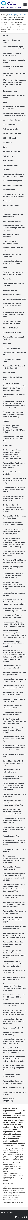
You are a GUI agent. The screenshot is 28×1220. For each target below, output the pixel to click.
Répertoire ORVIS (9, 372)
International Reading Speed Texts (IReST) (13, 567)
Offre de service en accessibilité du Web (14, 61)
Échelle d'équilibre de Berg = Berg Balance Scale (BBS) (13, 273)
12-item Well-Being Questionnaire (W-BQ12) (11, 242)
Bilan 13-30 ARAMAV (10, 328)
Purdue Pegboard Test (11, 836)
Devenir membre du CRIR (12, 133)
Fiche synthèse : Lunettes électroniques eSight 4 (12, 667)
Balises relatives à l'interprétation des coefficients (14, 108)
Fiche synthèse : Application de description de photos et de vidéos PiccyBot (14, 820)
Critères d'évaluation (10, 138)
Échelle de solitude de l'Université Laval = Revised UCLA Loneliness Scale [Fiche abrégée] (13, 508)
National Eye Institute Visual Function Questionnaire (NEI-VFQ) (13, 763)
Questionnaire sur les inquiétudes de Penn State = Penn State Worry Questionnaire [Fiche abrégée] (14, 987)
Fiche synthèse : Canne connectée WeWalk (11, 1075)
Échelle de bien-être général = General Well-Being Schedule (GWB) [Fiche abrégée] (13, 414)
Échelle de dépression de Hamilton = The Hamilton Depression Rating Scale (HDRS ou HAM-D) (14, 954)
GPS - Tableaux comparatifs (13, 181)
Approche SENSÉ (9, 190)
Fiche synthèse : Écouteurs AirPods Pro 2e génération (12, 616)
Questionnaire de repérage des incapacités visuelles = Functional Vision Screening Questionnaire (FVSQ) (14, 887)
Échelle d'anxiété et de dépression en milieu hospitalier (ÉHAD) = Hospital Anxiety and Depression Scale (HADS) (14, 387)
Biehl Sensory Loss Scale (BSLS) (14, 299)
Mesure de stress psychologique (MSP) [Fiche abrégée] (14, 673)
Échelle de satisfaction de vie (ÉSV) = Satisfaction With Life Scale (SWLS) (13, 498)
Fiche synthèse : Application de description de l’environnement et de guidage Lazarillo (14, 747)
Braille (5, 102)
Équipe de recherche (10, 91)
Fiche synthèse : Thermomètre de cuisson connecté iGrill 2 (13, 687)
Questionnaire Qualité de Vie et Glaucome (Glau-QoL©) (14, 978)
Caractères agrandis (10, 290)
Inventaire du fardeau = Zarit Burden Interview (13, 215)
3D (4, 210)
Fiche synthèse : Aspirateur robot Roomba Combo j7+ (12, 713)
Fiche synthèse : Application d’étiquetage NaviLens (13, 777)
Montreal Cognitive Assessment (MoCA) (14, 755)
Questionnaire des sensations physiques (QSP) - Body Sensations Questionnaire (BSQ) (14, 935)
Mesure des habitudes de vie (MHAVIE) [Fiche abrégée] (13, 693)
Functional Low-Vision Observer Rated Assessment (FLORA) (14, 561)
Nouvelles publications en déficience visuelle (12, 54)
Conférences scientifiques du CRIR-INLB (13, 284)
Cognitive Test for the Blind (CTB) (12, 378)
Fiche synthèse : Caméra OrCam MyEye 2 (14, 850)
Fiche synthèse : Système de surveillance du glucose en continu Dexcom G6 (13, 575)
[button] (25, 5)
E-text (5, 147)
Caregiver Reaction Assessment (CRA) (14, 353)
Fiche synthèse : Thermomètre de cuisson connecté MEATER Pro (13, 739)
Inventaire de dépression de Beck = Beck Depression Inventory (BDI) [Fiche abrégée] (14, 602)
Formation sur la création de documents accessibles (13, 322)
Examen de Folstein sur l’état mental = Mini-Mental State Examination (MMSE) (13, 531)
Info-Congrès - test (9, 124)
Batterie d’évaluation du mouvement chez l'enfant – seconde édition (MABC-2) (12, 811)
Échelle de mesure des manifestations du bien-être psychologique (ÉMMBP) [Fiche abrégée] (14, 585)
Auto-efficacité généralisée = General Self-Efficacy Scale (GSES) (13, 919)
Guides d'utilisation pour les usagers (13, 249)
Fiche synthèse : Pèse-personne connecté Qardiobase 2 (14, 912)
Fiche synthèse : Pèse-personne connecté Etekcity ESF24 (14, 680)
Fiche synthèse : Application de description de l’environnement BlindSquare (14, 553)
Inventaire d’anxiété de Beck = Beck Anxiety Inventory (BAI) (13, 175)
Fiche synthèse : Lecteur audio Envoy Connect (14, 971)
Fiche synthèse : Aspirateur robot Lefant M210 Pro (12, 707)
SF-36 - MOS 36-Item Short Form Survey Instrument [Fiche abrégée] (14, 730)
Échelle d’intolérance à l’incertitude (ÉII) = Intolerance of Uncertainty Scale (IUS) (14, 721)
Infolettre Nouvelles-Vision (12, 332)
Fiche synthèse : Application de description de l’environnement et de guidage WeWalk (14, 1041)
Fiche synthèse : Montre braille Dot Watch (14, 594)
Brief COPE (7, 343)
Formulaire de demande (11, 348)
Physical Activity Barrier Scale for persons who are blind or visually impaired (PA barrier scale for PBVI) (13, 786)
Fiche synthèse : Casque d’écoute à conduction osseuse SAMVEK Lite (14, 644)
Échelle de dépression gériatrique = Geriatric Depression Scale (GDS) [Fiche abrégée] (14, 428)
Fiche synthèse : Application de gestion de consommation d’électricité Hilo (14, 465)
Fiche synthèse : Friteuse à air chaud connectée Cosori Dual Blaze (13, 314)
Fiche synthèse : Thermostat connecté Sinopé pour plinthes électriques (14, 227)
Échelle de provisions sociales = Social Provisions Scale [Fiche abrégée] (14, 480)
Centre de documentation (12, 221)
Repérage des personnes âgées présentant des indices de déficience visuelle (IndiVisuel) (14, 1012)
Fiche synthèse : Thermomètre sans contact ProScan (13, 1004)
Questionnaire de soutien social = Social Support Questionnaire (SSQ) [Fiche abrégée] (14, 904)
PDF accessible (8, 160)
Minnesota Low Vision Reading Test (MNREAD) (14, 700)
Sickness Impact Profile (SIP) (13, 1028)
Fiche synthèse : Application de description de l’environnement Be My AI (14, 829)
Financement (7, 445)
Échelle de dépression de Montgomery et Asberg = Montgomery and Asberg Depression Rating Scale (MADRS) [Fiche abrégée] (12, 454)
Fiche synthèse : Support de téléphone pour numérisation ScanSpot (13, 944)
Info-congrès (7, 142)
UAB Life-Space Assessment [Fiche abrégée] (13, 1033)
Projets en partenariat (10, 129)
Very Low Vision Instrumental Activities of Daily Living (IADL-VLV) (14, 1067)
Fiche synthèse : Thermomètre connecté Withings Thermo (13, 1082)
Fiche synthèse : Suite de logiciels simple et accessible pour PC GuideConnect (13, 1050)
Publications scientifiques (12, 294)
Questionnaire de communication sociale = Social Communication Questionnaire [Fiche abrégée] (14, 859)
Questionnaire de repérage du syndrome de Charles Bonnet (13, 48)
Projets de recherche (10, 165)
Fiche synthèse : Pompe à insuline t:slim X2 (12, 868)
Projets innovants (9, 156)
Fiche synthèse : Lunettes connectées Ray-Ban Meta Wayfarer (12, 305)
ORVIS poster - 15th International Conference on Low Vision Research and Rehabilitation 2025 (14, 83)
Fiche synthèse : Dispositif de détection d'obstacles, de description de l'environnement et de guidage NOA (14, 404)
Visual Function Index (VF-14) (13, 1088)
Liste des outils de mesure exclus (12, 41)
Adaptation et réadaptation (12, 185)
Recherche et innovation (20, 14)
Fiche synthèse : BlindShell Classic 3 (12, 360)
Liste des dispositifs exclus (12, 120)
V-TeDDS (6, 421)
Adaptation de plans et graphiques (11, 235)
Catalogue (6, 169)
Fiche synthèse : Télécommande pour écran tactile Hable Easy (14, 195)
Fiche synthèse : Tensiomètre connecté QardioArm (13, 896)
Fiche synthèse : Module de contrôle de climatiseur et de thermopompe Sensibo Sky (13, 964)
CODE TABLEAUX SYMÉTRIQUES (9, 1100)
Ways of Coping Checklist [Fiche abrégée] (14, 1093)
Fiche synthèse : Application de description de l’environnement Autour (14, 489)
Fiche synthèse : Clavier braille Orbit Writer (14, 396)
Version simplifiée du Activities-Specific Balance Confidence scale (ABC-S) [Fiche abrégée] (14, 1059)
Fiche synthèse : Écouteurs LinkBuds (12, 473)
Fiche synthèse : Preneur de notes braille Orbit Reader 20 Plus (13, 438)
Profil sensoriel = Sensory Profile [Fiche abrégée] (14, 795)
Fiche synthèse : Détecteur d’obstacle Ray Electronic (12, 262)
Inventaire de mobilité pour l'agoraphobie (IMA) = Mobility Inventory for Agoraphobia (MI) (13, 624)
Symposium (7, 201)
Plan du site (7, 279)
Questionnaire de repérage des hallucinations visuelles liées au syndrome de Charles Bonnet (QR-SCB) (14, 876)
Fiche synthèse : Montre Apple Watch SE (13, 338)
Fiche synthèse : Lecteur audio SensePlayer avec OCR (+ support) (14, 997)
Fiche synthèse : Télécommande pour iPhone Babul (14, 517)
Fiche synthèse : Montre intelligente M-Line (11, 771)
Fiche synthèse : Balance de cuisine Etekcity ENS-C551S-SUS (14, 609)
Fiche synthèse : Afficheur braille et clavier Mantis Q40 (14, 367)
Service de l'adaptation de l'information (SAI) (12, 255)
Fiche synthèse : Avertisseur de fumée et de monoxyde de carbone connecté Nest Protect (14, 803)
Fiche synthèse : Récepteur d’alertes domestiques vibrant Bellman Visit (13, 1021)
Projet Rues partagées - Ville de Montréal (14, 96)
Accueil (10, 14)
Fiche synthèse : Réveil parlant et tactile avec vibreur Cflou (14, 927)
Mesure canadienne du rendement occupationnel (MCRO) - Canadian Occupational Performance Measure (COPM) (14, 634)
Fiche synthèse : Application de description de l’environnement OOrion (14, 842)
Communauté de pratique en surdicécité (13, 68)
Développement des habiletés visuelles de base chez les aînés (14, 114)
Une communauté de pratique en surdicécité (14, 74)
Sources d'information (11, 205)
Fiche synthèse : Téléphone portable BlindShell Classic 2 (13, 523)
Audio (5, 268)
